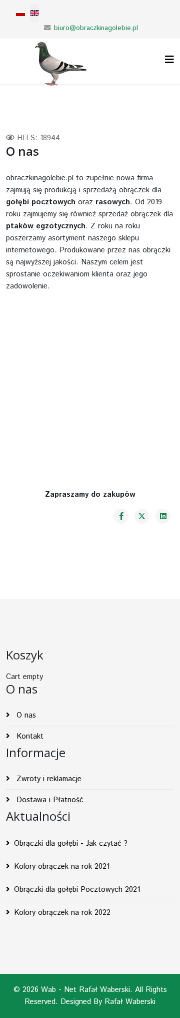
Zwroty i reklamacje (48, 779)
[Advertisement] (90, 380)
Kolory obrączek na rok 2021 (62, 866)
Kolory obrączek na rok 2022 (62, 912)
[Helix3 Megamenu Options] (169, 60)
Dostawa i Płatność (49, 800)
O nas (25, 715)
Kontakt (29, 736)
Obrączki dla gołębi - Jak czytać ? (71, 843)
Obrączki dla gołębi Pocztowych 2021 (77, 889)
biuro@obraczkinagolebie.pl (96, 28)
